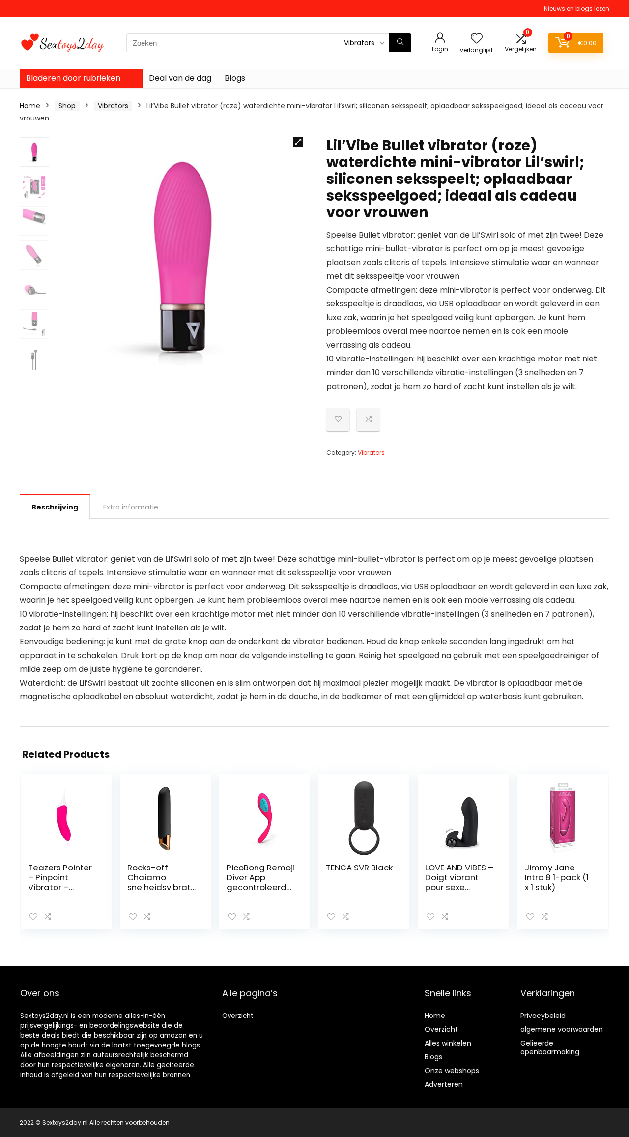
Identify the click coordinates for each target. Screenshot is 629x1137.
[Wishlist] (477, 39)
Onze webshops (452, 1071)
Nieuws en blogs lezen (576, 8)
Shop (67, 106)
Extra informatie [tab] (130, 507)
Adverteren (444, 1084)
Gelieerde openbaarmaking (549, 1047)
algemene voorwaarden (561, 1029)
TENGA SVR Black (359, 867)
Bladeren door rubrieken (73, 78)
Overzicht (238, 1015)
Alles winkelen (448, 1043)
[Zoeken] (400, 42)
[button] (298, 142)
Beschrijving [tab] (54, 507)
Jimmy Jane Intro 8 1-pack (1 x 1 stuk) (557, 877)
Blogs (235, 78)
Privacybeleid (543, 1015)
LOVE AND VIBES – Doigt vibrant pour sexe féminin (459, 882)
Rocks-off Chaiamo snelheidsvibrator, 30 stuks (161, 882)
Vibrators (113, 106)
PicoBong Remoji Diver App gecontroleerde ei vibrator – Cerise (261, 887)
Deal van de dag (180, 78)
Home (30, 106)
